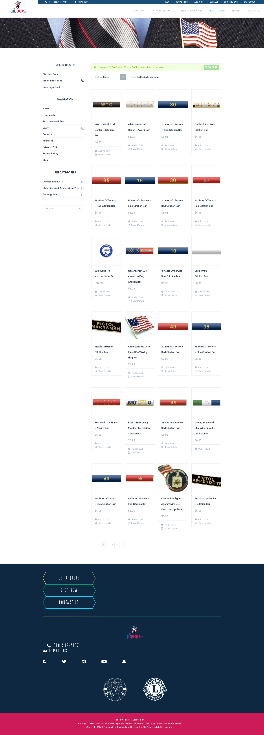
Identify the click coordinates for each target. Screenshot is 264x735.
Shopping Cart (231, 2)
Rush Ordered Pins (54, 121)
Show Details (104, 154)
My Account (250, 2)
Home (46, 108)
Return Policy (50, 153)
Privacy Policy (51, 146)
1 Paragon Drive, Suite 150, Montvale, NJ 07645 (101, 723)
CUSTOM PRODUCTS (163, 10)
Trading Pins (50, 194)
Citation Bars (50, 74)
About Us (199, 2)
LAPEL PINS (139, 10)
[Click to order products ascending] (123, 76)
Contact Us (49, 134)
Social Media (182, 2)
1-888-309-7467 (141, 723)
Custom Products (53, 181)
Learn (46, 127)
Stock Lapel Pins (52, 80)
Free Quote (49, 114)
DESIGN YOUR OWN (191, 10)
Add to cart (104, 151)
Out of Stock (204, 449)
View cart (211, 67)
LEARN (235, 10)
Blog (167, 2)
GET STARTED (253, 10)
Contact (214, 2)
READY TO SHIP (217, 10)
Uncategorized (51, 86)
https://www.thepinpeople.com (166, 723)
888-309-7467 (66, 645)
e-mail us (58, 651)
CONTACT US (69, 602)
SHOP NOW (69, 590)
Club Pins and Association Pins (61, 187)
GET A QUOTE (69, 578)
